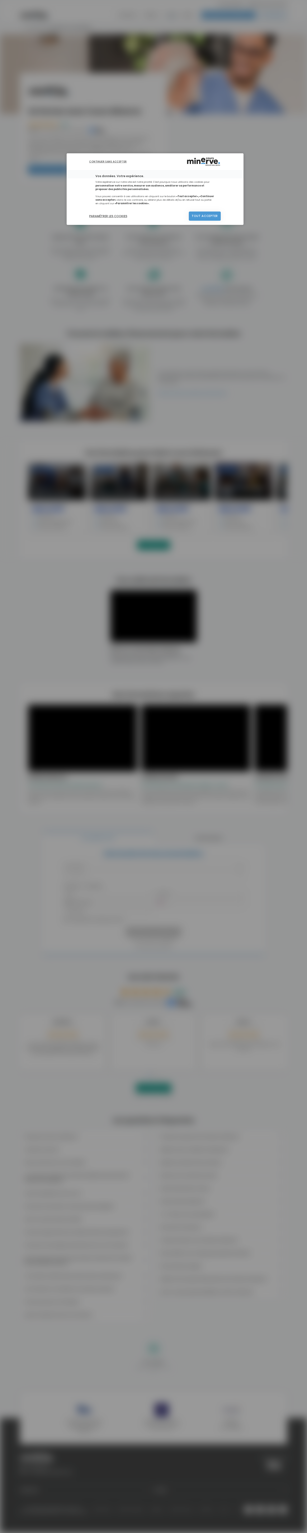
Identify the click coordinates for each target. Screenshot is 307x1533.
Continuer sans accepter (108, 161)
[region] (155, 189)
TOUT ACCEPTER (205, 216)
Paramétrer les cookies (108, 216)
